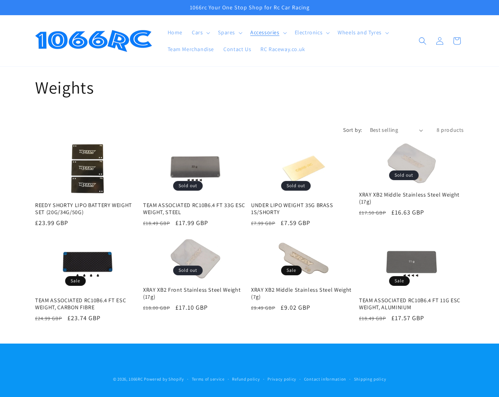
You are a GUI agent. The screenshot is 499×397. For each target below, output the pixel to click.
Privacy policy (281, 379)
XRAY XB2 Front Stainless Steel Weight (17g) (192, 293)
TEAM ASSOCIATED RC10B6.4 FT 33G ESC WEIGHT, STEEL (194, 209)
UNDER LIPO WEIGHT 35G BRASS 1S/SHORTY (292, 209)
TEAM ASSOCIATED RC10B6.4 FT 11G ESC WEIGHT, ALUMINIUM (409, 304)
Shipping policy (370, 379)
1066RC (136, 379)
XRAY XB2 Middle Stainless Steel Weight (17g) (409, 198)
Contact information (325, 379)
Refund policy (246, 379)
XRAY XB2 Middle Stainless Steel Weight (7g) (301, 293)
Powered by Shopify (164, 379)
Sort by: (352, 129)
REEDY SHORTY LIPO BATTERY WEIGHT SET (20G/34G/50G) (83, 209)
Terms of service (208, 379)
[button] (200, 33)
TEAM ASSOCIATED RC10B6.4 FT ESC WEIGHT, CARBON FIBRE (80, 304)
